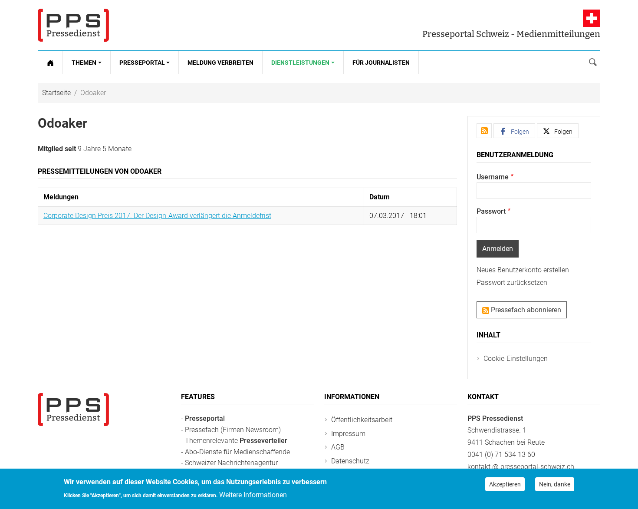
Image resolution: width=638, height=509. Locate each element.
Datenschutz (350, 461)
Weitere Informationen (253, 494)
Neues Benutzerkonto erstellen (523, 270)
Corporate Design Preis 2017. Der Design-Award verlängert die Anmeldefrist (157, 216)
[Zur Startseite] (50, 62)
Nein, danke (554, 484)
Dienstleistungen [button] (300, 62)
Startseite (56, 93)
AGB (338, 447)
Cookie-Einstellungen (515, 358)
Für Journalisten (381, 62)
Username (493, 177)
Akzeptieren (505, 484)
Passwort (491, 211)
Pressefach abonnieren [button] (525, 310)
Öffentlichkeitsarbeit (361, 420)
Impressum (348, 434)
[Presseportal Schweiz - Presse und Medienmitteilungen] (73, 25)
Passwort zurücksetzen (512, 282)
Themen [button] (84, 62)
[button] (514, 130)
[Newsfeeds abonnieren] (484, 130)
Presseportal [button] (142, 62)
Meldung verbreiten (220, 62)
